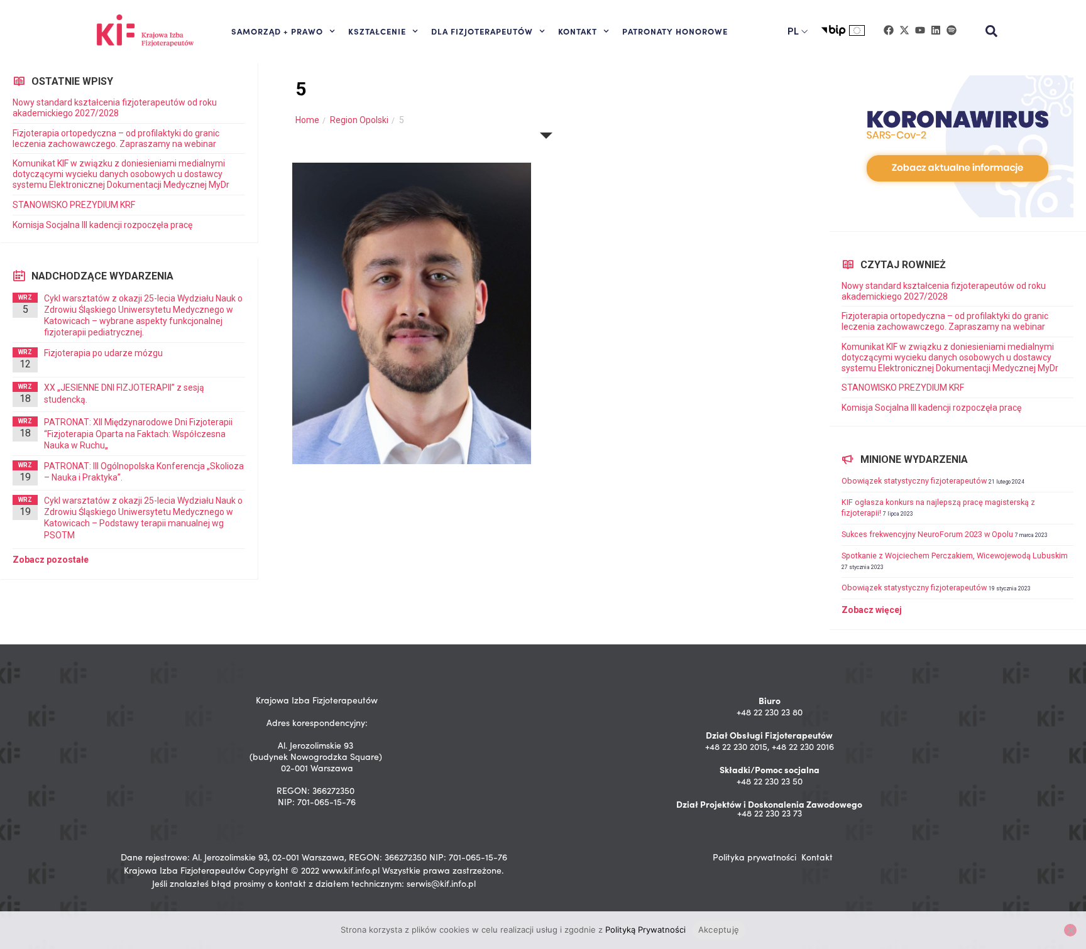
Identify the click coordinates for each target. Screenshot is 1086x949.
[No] (1070, 930)
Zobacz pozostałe (51, 560)
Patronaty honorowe (675, 30)
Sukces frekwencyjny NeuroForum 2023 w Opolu (927, 534)
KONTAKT (577, 30)
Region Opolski (359, 120)
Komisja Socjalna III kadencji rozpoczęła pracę (102, 225)
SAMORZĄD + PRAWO (277, 30)
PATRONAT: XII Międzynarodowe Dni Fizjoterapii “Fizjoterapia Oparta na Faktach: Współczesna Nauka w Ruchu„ (138, 433)
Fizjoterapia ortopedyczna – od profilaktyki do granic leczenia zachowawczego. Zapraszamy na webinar (116, 138)
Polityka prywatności (754, 857)
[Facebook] (889, 30)
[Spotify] (951, 30)
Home (307, 120)
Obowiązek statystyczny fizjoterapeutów (914, 480)
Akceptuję (718, 930)
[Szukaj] (991, 31)
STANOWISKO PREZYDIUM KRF (74, 205)
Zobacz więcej (872, 610)
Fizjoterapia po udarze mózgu (103, 353)
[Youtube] (920, 30)
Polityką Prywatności (645, 930)
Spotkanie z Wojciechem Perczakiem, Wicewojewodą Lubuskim (955, 555)
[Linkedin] (936, 30)
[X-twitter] (904, 30)
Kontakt (817, 857)
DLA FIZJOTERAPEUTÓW (482, 30)
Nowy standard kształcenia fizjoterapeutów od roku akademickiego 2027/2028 (115, 107)
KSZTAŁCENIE (377, 30)
